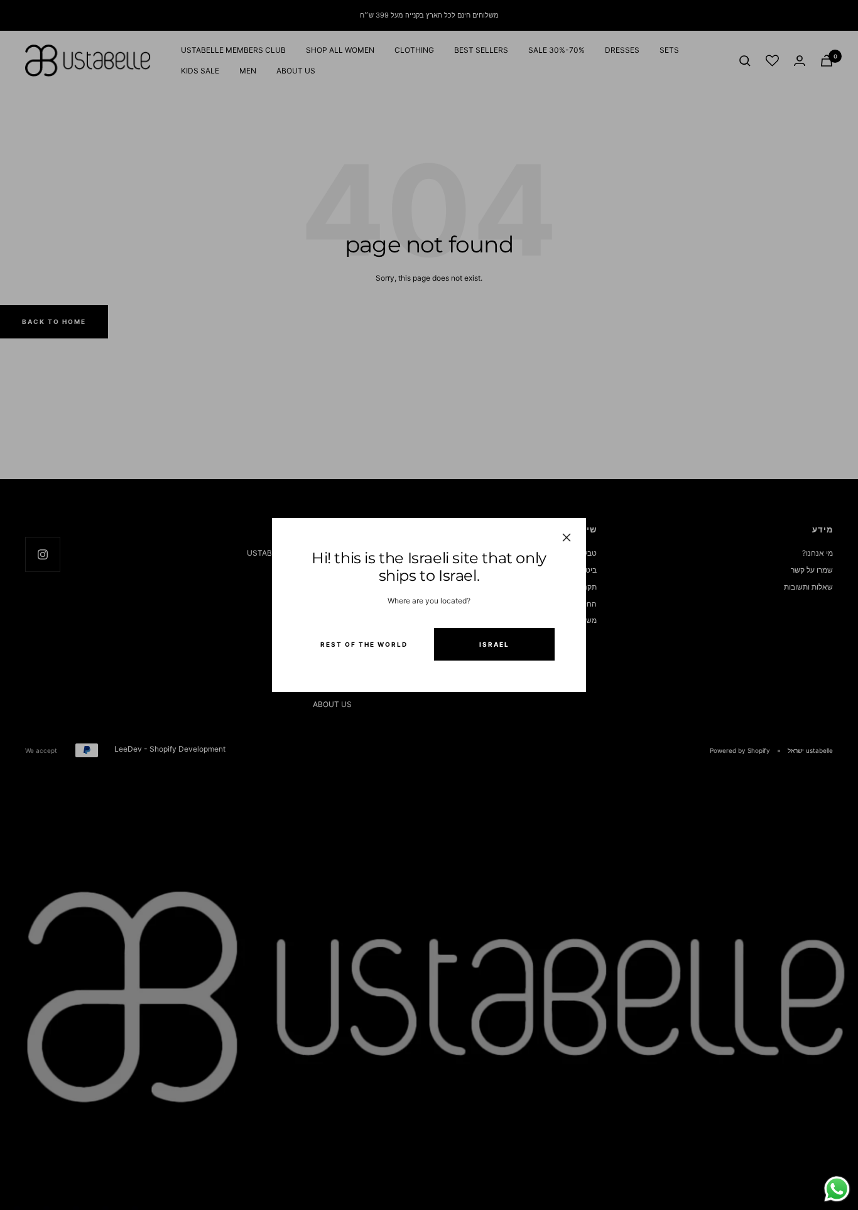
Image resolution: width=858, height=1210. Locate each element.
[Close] (566, 537)
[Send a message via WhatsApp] (837, 1189)
